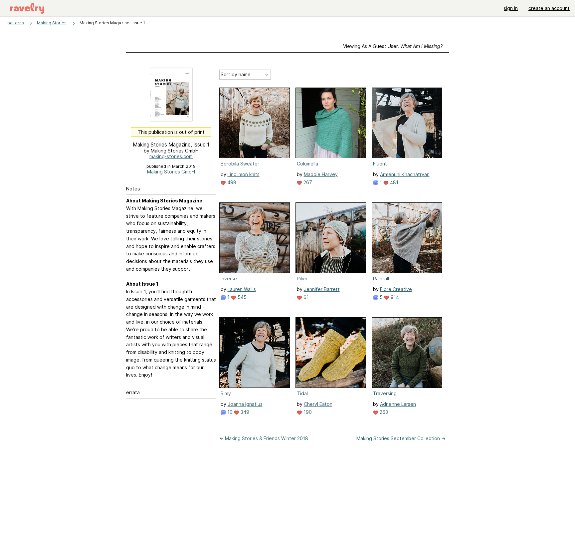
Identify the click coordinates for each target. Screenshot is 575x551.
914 (394, 297)
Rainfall (381, 278)
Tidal (302, 393)
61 (305, 297)
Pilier (302, 278)
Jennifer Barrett (322, 289)
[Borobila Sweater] (254, 123)
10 (229, 412)
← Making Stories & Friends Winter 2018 (263, 438)
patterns (15, 22)
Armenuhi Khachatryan (405, 174)
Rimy (226, 393)
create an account (549, 8)
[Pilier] (330, 237)
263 (383, 412)
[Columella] (330, 123)
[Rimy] (254, 352)
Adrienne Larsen (398, 404)
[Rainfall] (407, 237)
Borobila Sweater (240, 163)
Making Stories (52, 22)
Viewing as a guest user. (393, 46)
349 (244, 412)
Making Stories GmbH (171, 171)
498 (231, 182)
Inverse (229, 278)
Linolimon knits (244, 174)
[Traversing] (407, 352)
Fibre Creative (396, 289)
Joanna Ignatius (245, 404)
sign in (511, 8)
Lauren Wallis (242, 289)
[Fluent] (407, 123)
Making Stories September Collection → (401, 438)
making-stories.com (171, 156)
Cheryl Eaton (318, 404)
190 (307, 412)
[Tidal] (330, 352)
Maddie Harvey (321, 174)
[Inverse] (254, 237)
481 (393, 182)
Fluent (380, 163)
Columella (307, 163)
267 (307, 182)
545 (241, 297)
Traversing (385, 393)
